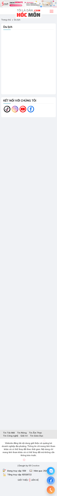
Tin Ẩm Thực (35, 432)
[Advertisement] (28, 64)
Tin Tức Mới (9, 432)
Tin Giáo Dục (36, 435)
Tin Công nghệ (10, 435)
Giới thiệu (23, 480)
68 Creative (34, 465)
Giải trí (24, 435)
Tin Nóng (22, 432)
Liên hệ (35, 480)
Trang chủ (6, 19)
